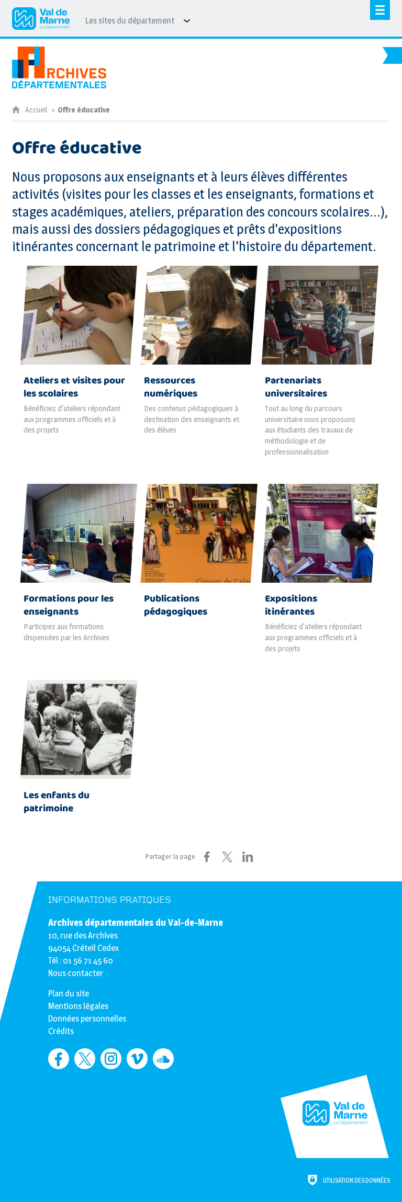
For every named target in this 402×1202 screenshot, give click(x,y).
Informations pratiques (109, 899)
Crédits (61, 1031)
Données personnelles (87, 1019)
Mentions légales (78, 1006)
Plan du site (68, 994)
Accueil (37, 110)
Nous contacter (75, 973)
